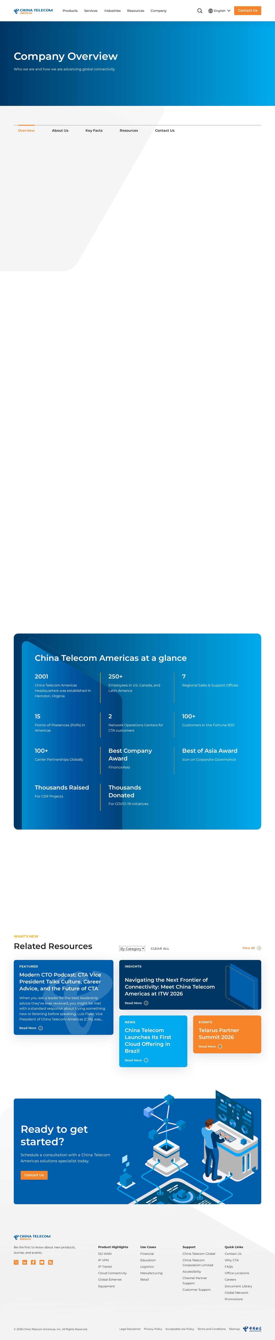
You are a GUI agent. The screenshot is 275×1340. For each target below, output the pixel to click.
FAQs (229, 1267)
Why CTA (232, 1260)
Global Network (236, 1293)
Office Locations (237, 1273)
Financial (147, 1254)
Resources (135, 11)
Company (159, 11)
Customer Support (197, 1290)
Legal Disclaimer (130, 1329)
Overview (26, 130)
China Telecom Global (199, 1254)
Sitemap (234, 1329)
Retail (144, 1279)
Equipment (106, 1286)
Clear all (160, 949)
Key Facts (94, 130)
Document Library (238, 1286)
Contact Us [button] (247, 10)
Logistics (147, 1267)
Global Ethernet (110, 1279)
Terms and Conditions (211, 1329)
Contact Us (164, 130)
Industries (112, 11)
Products (70, 11)
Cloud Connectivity (112, 1273)
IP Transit (105, 1267)
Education (148, 1260)
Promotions (234, 1299)
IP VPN (103, 1260)
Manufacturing (151, 1273)
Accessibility (192, 1272)
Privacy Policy (153, 1329)
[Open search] (200, 10)
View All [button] (248, 948)
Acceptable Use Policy (179, 1329)
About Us (60, 130)
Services (91, 11)
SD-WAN (105, 1254)
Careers (230, 1279)
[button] (16, 1262)
